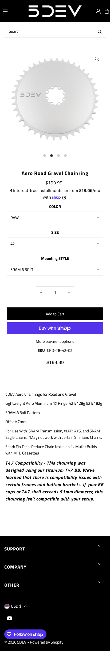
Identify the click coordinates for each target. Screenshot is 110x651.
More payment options (55, 341)
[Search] (99, 31)
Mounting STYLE (55, 258)
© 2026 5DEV (15, 642)
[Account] (98, 11)
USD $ (16, 606)
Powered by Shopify (46, 642)
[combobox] (55, 31)
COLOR (55, 206)
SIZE (55, 232)
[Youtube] (9, 618)
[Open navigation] (12, 11)
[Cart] (107, 11)
